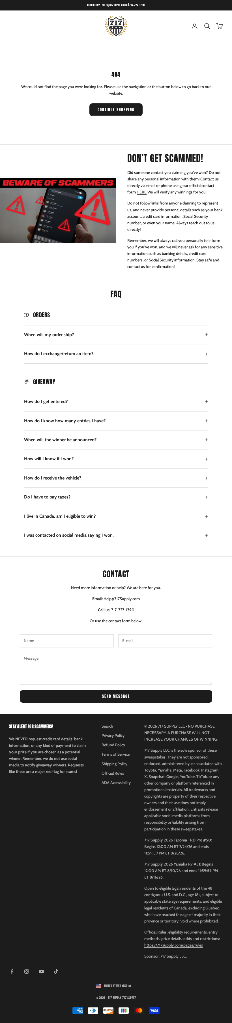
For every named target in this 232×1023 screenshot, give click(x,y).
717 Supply (129, 997)
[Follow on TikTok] (56, 971)
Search (107, 726)
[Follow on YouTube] (41, 971)
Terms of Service (116, 754)
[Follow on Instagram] (26, 971)
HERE (142, 192)
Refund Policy (113, 744)
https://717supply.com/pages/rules (173, 945)
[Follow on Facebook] (12, 971)
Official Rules (113, 773)
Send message (116, 696)
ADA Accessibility (116, 782)
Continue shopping (116, 109)
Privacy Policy (113, 735)
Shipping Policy (114, 763)
